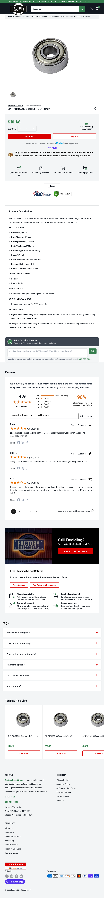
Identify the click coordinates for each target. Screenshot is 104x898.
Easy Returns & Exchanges (44, 585)
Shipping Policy (63, 784)
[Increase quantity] (33, 128)
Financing (9, 840)
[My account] (91, 9)
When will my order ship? (19, 643)
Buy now (75, 136)
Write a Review (86, 416)
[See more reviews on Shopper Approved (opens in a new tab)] (27, 443)
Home (10, 16)
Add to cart (29, 136)
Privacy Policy (62, 780)
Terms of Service (63, 792)
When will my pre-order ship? (21, 654)
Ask (92, 351)
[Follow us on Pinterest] (16, 876)
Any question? (13, 686)
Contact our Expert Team (75, 551)
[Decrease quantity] (20, 128)
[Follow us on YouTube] (21, 876)
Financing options (15, 664)
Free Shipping (19, 585)
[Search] (82, 9)
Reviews (60, 800)
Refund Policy (62, 796)
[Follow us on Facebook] (7, 876)
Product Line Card (13, 848)
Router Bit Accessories (49, 16)
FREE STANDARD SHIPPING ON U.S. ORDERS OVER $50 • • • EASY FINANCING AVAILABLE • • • (49, 2)
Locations (9, 832)
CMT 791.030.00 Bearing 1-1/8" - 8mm (23, 736)
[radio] (52, 395)
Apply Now (73, 143)
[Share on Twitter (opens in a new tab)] (22, 443)
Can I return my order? (17, 675)
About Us (9, 828)
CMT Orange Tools (15, 106)
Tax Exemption (11, 853)
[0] (96, 9)
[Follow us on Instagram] (11, 876)
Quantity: (12, 129)
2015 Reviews (25, 406)
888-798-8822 (85, 359)
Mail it (53, 186)
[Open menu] (6, 9)
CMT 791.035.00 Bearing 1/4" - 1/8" (58, 736)
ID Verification (11, 844)
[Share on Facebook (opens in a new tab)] (18, 443)
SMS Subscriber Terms (66, 788)
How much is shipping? (18, 632)
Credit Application (13, 836)
